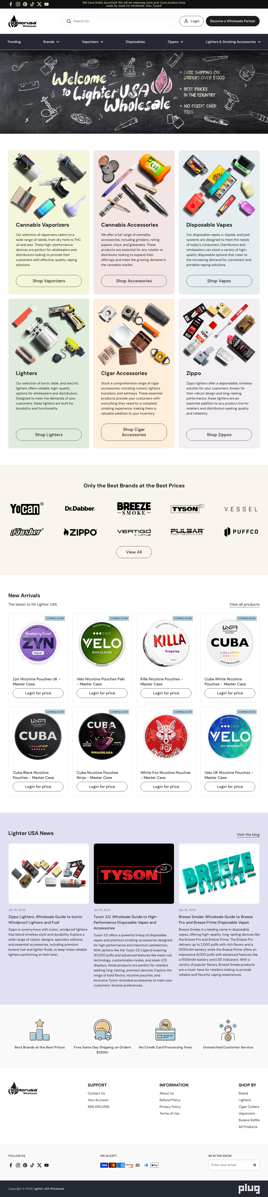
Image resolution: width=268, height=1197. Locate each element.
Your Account (98, 1100)
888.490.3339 (98, 1107)
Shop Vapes (219, 281)
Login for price (38, 693)
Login (195, 21)
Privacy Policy (170, 1107)
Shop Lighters (49, 434)
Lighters (245, 1100)
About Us (167, 1093)
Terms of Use (169, 1113)
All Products (248, 1127)
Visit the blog (248, 834)
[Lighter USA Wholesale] (22, 21)
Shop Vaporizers (49, 281)
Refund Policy (170, 1100)
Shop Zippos (219, 434)
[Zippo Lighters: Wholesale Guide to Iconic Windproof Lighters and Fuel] (48, 873)
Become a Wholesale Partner (232, 21)
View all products (244, 604)
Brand (243, 1093)
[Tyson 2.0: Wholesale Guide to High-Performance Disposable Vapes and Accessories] (134, 873)
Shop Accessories (134, 281)
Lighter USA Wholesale (49, 1189)
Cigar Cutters (249, 1107)
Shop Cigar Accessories (134, 432)
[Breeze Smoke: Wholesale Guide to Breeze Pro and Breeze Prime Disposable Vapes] (219, 873)
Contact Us (96, 1093)
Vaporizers (247, 1113)
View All (134, 552)
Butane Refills (249, 1120)
